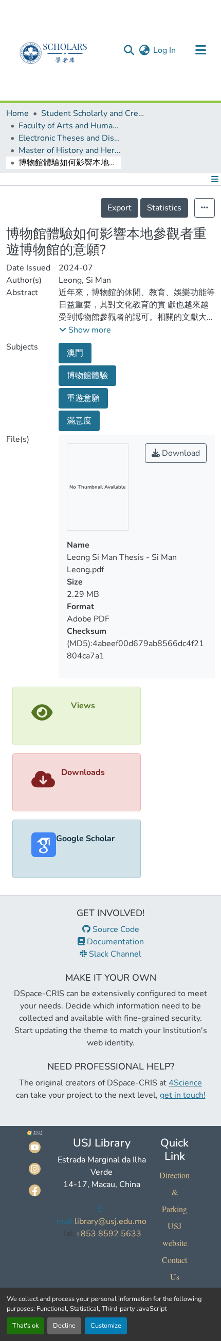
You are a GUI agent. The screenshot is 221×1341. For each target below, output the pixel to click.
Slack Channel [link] (114, 954)
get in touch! (183, 1095)
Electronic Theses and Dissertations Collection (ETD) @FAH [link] (70, 138)
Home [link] (17, 113)
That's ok (25, 1325)
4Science (185, 1083)
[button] (128, 50)
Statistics (164, 207)
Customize (105, 1325)
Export (119, 207)
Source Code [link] (114, 929)
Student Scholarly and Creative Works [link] (92, 113)
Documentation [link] (114, 941)
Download (180, 453)
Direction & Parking (174, 1192)
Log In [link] (164, 50)
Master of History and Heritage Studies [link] (70, 150)
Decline (64, 1325)
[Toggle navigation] (200, 50)
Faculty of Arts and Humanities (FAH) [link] (70, 125)
